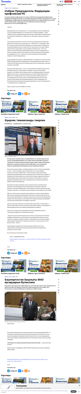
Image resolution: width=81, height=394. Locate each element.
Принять (73, 391)
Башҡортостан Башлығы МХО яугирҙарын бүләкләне (44, 5)
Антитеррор (68, 1)
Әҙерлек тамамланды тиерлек (24, 4)
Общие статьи (8, 8)
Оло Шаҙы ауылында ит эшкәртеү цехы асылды (64, 5)
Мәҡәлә (3, 4)
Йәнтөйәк (6, 1)
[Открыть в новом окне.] (12, 93)
